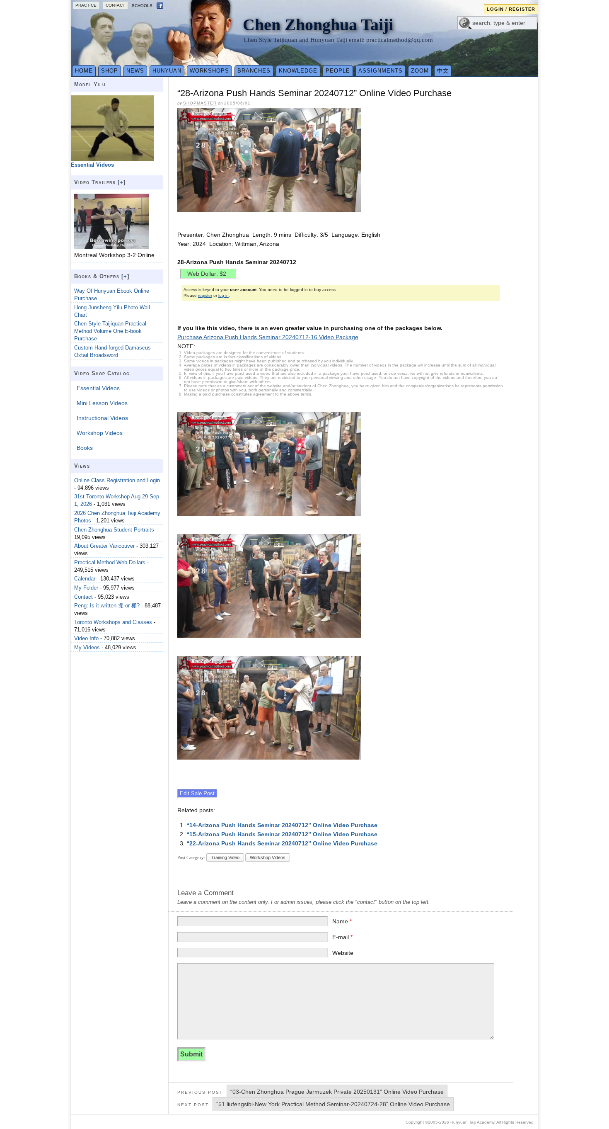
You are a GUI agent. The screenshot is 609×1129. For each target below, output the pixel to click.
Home (84, 71)
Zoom (420, 71)
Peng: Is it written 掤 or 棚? (107, 605)
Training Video (225, 857)
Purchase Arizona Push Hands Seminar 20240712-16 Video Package (267, 337)
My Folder (86, 588)
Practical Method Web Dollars (109, 562)
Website (342, 952)
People (338, 71)
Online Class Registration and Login (117, 480)
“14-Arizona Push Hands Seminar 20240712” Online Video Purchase (281, 825)
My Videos (87, 647)
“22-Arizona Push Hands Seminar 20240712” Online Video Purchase (281, 843)
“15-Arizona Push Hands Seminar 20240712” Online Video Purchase (281, 834)
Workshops (209, 71)
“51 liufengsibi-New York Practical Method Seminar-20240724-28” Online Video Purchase (333, 1104)
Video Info (86, 638)
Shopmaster (200, 103)
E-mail (342, 937)
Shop (109, 71)
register (205, 295)
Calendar (84, 578)
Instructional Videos (102, 418)
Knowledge (298, 71)
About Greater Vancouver (104, 546)
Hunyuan (166, 71)
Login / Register (511, 9)
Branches (254, 71)
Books (85, 447)
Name (342, 921)
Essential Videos (98, 388)
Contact (115, 5)
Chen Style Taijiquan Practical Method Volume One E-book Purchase (110, 331)
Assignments (380, 71)
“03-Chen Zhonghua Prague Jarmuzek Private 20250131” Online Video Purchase (337, 1091)
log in (223, 295)
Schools (142, 5)
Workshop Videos (267, 857)
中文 (443, 71)
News (135, 71)
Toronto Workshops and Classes (113, 622)
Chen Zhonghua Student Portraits (114, 530)
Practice (86, 5)
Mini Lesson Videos (102, 403)
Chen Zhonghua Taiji (318, 24)
